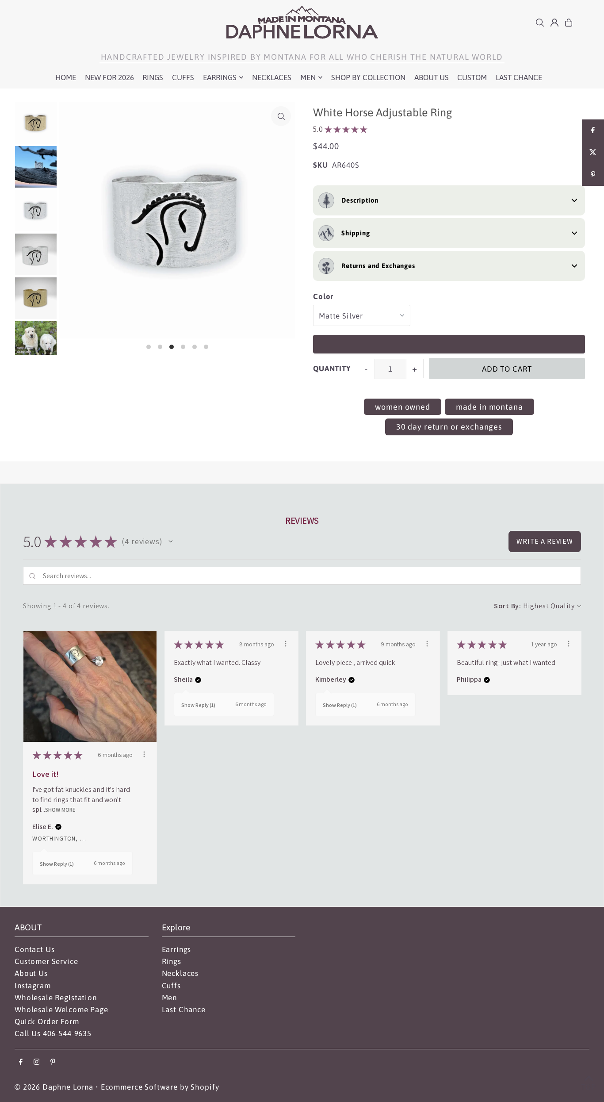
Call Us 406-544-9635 (53, 1033)
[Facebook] (21, 1062)
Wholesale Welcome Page (61, 1009)
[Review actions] (144, 754)
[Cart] (568, 23)
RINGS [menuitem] (152, 77)
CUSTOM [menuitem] (472, 77)
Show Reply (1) (57, 863)
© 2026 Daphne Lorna (54, 1087)
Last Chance (184, 1009)
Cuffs (171, 985)
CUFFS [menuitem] (183, 77)
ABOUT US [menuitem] (431, 77)
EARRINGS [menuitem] (220, 77)
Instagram (33, 985)
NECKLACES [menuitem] (271, 77)
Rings (171, 961)
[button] (170, 541)
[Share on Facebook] (593, 130)
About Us (31, 973)
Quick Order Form (47, 1021)
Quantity (332, 368)
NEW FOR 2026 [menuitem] (109, 77)
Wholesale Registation (56, 997)
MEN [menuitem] (308, 77)
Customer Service (46, 961)
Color (323, 296)
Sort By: (507, 606)
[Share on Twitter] (593, 153)
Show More (60, 809)
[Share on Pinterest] (593, 175)
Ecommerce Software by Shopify (160, 1087)
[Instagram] (37, 1062)
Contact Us (35, 949)
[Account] (554, 23)
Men (169, 997)
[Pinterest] (52, 1062)
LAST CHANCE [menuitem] (519, 77)
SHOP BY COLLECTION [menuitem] (368, 77)
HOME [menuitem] (65, 77)
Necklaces (180, 973)
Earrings (176, 949)
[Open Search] (540, 23)
